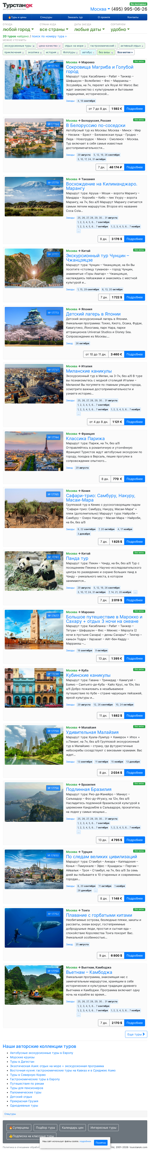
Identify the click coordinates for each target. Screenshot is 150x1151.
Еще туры (135, 1034)
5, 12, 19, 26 (106, 154)
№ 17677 (53, 615)
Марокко (88, 62)
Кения (85, 491)
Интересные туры (103, 1127)
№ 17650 (53, 855)
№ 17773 (53, 312)
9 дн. (102, 955)
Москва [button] (98, 9)
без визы (106, 52)
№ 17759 (53, 731)
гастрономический (103, 45)
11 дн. (103, 715)
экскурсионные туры (19, 45)
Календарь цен (72, 1127)
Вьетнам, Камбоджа (96, 967)
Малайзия (88, 727)
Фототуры (70, 52)
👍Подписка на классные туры (31, 1136)
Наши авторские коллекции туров (39, 1046)
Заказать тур (75, 17)
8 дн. (103, 239)
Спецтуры (46, 17)
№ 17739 (53, 673)
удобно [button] (118, 29)
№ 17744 (53, 437)
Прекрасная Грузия (24, 1101)
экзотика (34, 52)
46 (115, 167)
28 (84, 890)
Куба (84, 670)
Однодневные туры (24, 1105)
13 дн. (103, 658)
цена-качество (49, 45)
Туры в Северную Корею (28, 1075)
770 (117, 479)
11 (101, 761)
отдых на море (75, 45)
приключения (13, 52)
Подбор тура (45, 1127)
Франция (88, 433)
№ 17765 (53, 494)
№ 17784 (53, 124)
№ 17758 (53, 788)
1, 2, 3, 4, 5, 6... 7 (93, 222)
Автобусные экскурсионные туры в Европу (41, 1053)
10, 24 (124, 704)
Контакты (133, 17)
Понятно (101, 1142)
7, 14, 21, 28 (120, 592)
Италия (86, 366)
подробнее (85, 1141)
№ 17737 (53, 369)
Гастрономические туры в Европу (35, 1079)
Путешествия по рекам (27, 1083)
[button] (92, 29)
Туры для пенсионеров (26, 1088)
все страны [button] (52, 29)
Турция (86, 852)
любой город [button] (16, 29)
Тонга (85, 910)
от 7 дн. (98, 108)
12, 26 (103, 704)
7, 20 (106, 529)
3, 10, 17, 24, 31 (91, 159)
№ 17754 (53, 970)
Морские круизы (22, 1057)
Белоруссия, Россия (96, 120)
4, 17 (125, 529)
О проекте (104, 17)
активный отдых (132, 45)
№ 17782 (53, 65)
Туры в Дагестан (22, 1061)
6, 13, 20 (112, 289)
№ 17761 (53, 557)
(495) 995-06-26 (129, 9)
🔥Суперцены (19, 1127)
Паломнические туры (25, 1092)
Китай (85, 251)
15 (117, 761)
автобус (88, 52)
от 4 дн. (98, 422)
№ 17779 (53, 182)
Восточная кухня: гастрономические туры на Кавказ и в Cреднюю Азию (63, 1070)
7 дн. (101, 167)
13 (133, 761)
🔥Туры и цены (17, 17)
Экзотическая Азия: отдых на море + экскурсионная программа (57, 1066)
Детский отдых (21, 1097)
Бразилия (88, 784)
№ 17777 (53, 254)
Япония (86, 309)
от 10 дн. (96, 354)
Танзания (88, 179)
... (79, 231)
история (52, 52)
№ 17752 (53, 913)
